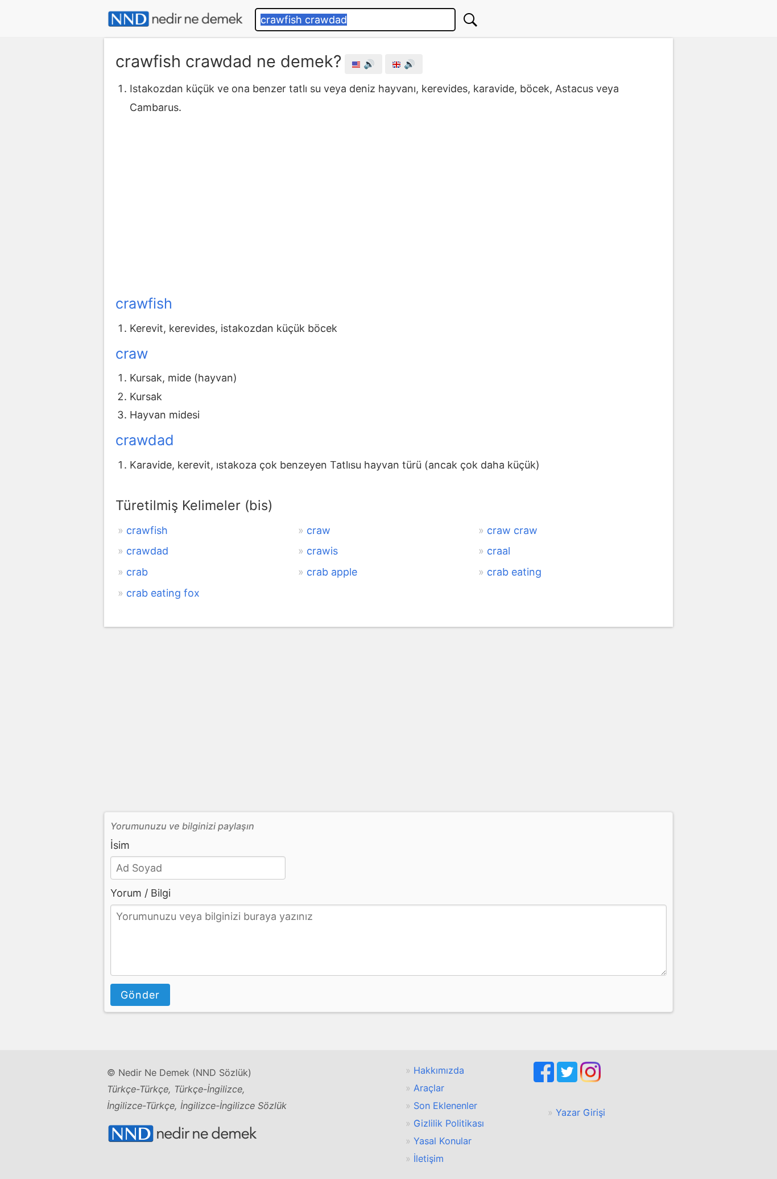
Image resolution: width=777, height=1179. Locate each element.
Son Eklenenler (445, 1105)
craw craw (512, 530)
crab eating (514, 572)
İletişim (429, 1158)
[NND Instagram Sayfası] (590, 1078)
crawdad (144, 440)
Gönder (140, 995)
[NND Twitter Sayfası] (568, 1078)
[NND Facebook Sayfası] (545, 1078)
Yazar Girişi (580, 1112)
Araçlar (429, 1088)
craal (498, 551)
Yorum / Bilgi (140, 893)
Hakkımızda (439, 1070)
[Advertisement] (388, 202)
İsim (120, 845)
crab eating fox (163, 593)
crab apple (332, 572)
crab (137, 572)
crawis (322, 551)
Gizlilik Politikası (449, 1123)
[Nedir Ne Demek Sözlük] (175, 19)
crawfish (143, 303)
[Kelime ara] (470, 20)
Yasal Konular (443, 1141)
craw (131, 353)
